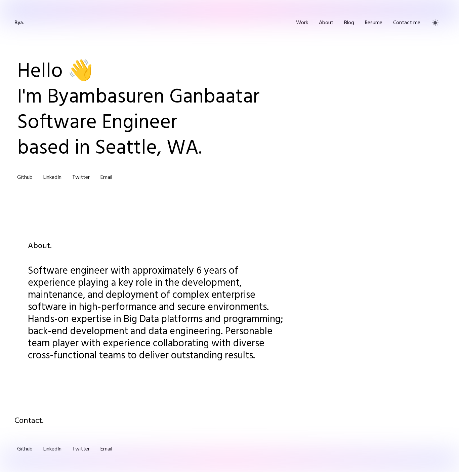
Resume (373, 22)
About (326, 22)
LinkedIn (52, 177)
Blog (349, 22)
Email (106, 177)
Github (25, 177)
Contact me (406, 22)
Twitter (81, 177)
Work (302, 22)
